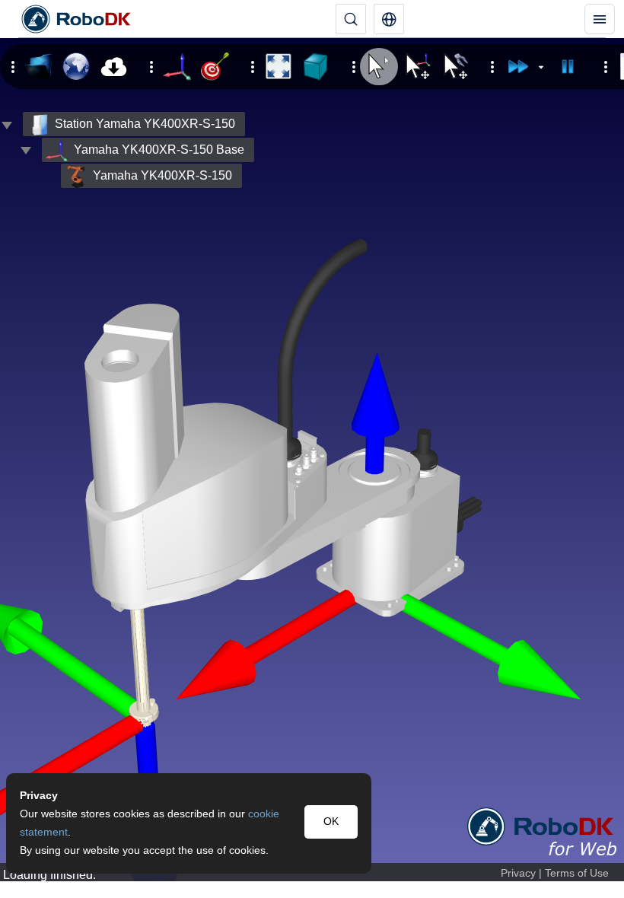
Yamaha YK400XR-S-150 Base (159, 149)
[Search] (351, 19)
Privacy (518, 873)
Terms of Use (577, 873)
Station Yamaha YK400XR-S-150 (145, 123)
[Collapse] (25, 150)
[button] (389, 19)
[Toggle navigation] (599, 19)
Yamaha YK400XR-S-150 (162, 175)
